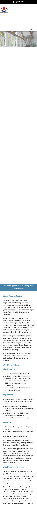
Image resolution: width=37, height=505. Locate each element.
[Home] (4, 10)
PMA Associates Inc (14, 21)
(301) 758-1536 (18, 2)
